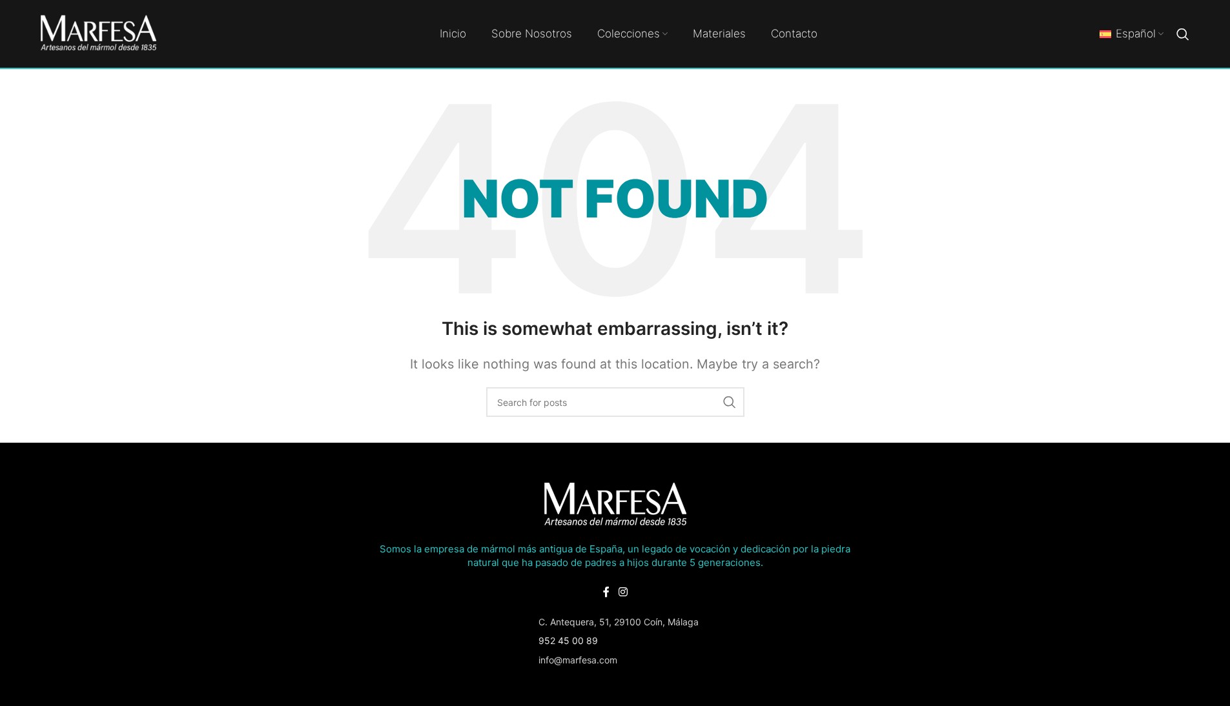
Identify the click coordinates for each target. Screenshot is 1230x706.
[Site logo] (99, 32)
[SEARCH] (729, 402)
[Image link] (615, 504)
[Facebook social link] (606, 591)
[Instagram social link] (622, 591)
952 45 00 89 (568, 640)
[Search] (1183, 34)
